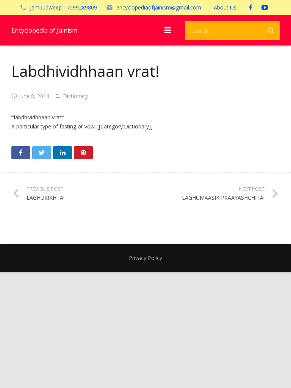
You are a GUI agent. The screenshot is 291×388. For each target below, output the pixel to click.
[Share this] (20, 152)
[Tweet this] (41, 152)
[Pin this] (83, 152)
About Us (225, 7)
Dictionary (75, 96)
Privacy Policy (145, 257)
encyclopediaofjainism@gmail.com (158, 7)
